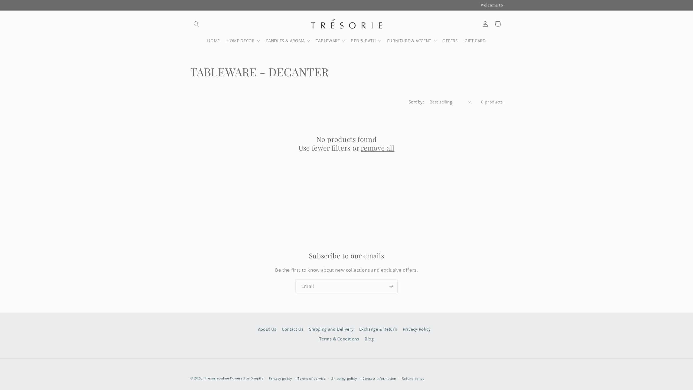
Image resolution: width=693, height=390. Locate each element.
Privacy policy (280, 378)
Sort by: (416, 102)
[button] (196, 24)
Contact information (379, 378)
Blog (369, 339)
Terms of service (312, 378)
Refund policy (413, 378)
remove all (377, 148)
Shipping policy (344, 378)
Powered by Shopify (246, 378)
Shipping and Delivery (331, 329)
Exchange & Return (378, 329)
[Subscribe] (391, 286)
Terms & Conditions (339, 339)
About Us (267, 329)
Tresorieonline (216, 378)
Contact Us (292, 329)
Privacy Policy (417, 329)
